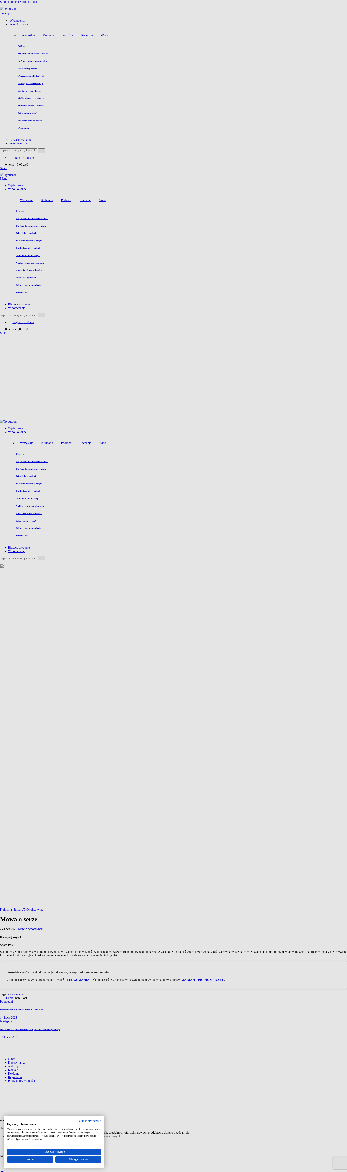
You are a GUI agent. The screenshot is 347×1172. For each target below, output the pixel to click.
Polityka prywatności (89, 1120)
